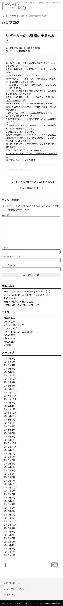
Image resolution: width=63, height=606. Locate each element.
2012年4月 (9, 470)
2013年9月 (9, 419)
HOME (4, 16)
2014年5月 (9, 402)
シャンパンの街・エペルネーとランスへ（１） (27, 294)
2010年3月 (9, 548)
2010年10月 (10, 524)
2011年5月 (9, 501)
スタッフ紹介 (10, 328)
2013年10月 (10, 416)
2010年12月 (10, 518)
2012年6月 (9, 463)
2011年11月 (10, 484)
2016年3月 (9, 368)
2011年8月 (9, 494)
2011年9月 (9, 490)
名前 (5, 247)
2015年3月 (9, 385)
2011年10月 (10, 487)
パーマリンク (12, 169)
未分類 (7, 345)
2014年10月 (10, 399)
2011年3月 (9, 507)
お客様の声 (24, 51)
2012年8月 (9, 456)
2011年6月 (9, 497)
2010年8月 (9, 531)
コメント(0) (25, 169)
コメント (6, 214)
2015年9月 (9, 382)
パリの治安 (9, 342)
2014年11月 (10, 395)
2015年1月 (9, 389)
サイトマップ (11, 594)
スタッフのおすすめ (14, 324)
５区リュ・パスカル (21, 106)
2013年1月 (9, 440)
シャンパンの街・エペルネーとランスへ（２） (27, 291)
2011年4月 (9, 504)
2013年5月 (9, 426)
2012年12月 (10, 443)
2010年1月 (9, 555)
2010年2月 (9, 551)
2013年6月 (9, 422)
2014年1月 (9, 409)
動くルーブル (10, 298)
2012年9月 (9, 453)
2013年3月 (9, 433)
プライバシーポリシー (15, 588)
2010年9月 (9, 528)
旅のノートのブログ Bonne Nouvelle (23, 150)
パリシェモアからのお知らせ (18, 331)
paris (37, 47)
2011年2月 (9, 511)
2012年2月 (9, 477)
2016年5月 (9, 361)
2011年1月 (9, 514)
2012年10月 (10, 450)
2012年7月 (9, 460)
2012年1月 (9, 480)
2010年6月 (9, 538)
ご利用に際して (12, 582)
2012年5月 (9, 467)
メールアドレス (11, 256)
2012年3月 (9, 473)
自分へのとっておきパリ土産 (18, 301)
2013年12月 (10, 412)
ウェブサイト (9, 265)
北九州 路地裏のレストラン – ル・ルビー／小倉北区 (31, 134)
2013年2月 (9, 436)
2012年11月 (10, 446)
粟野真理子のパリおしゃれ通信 (20, 159)
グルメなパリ (10, 321)
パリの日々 (9, 338)
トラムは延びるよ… (31, 188)
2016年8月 (9, 358)
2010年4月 (9, 545)
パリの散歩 (9, 335)
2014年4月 (9, 406)
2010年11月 (10, 521)
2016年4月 (9, 365)
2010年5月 (9, 541)
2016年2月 (9, 372)
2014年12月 (10, 392)
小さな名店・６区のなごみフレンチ (22, 305)
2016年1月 (9, 375)
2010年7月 (9, 535)
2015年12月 (10, 378)
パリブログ (13, 16)
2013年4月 (9, 429)
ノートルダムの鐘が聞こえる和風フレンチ (31, 182)
